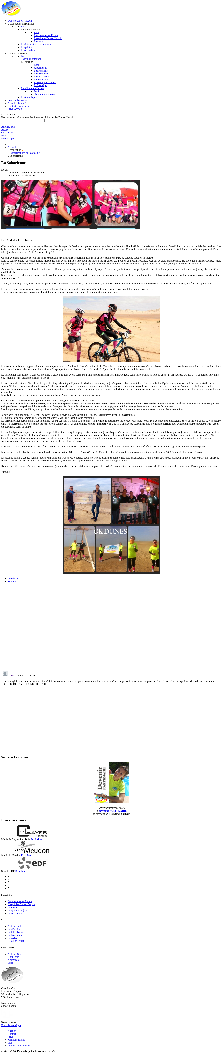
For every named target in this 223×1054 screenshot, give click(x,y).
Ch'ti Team (13, 956)
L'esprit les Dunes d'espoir (21, 904)
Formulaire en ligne (11, 1025)
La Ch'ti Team (15, 932)
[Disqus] (111, 626)
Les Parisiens (14, 929)
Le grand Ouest (16, 940)
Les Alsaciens (15, 938)
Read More (36, 839)
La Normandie (15, 935)
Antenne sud (14, 926)
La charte (12, 907)
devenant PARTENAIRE (113, 810)
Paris (10, 962)
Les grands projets (17, 910)
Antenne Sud (14, 954)
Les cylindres (15, 913)
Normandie (13, 959)
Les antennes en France (20, 901)
